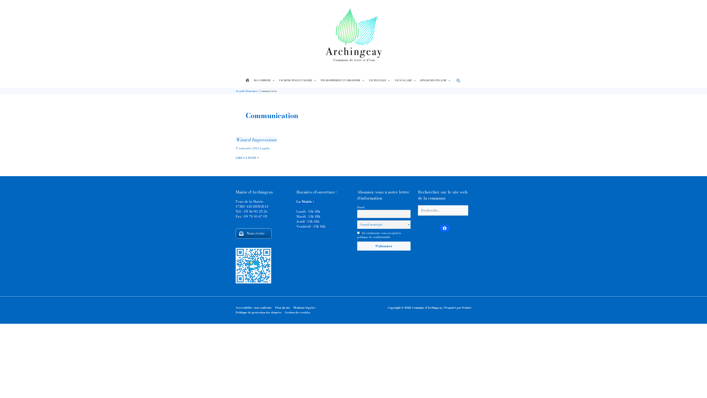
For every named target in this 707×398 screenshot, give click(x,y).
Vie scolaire (403, 80)
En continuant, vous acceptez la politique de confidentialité (379, 235)
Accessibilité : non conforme (254, 308)
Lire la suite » (247, 158)
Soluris (466, 308)
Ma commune (262, 80)
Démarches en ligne (433, 80)
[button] (458, 80)
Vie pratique (377, 80)
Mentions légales (304, 308)
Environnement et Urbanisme (340, 80)
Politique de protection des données (259, 312)
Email (360, 207)
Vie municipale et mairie (295, 80)
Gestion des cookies (297, 312)
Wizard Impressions (256, 139)
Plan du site (282, 308)
